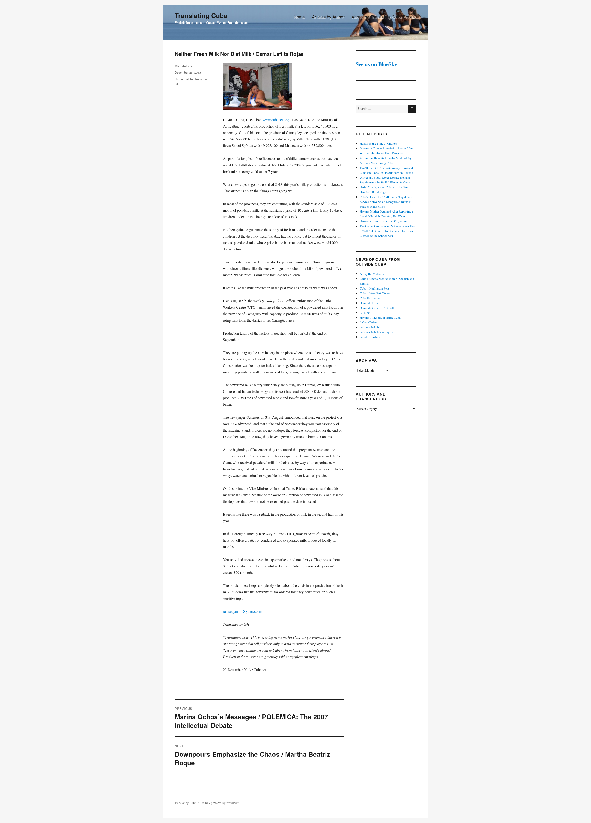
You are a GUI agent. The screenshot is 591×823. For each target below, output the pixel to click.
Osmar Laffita (184, 79)
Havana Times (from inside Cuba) (380, 317)
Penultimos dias (370, 337)
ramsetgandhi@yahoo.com (242, 611)
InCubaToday (368, 322)
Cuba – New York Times (375, 293)
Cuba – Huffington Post (374, 288)
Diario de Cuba (369, 303)
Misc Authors (184, 66)
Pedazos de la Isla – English (377, 332)
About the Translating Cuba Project (384, 17)
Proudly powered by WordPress (219, 803)
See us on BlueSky (376, 64)
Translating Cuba (201, 15)
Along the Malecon (372, 274)
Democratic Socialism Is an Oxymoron (383, 221)
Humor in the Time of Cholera (378, 143)
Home (299, 17)
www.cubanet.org (275, 119)
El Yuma (365, 313)
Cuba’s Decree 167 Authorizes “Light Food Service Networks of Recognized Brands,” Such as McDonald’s (386, 202)
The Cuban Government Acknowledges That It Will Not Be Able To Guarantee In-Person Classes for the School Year (387, 231)
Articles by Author (328, 17)
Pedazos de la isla (371, 327)
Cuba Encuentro (370, 298)
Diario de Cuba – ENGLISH (377, 308)
